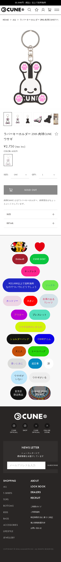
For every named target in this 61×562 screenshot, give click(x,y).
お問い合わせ (36, 528)
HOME (6, 20)
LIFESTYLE (8, 531)
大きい (30, 301)
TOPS (6, 499)
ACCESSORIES (10, 525)
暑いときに (17, 363)
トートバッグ (38, 351)
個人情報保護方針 (38, 523)
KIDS (5, 512)
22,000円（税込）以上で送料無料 (30, 2)
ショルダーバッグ (19, 339)
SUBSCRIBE (52, 465)
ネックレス (30, 271)
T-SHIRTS (7, 493)
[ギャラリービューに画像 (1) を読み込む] (8, 119)
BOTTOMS (8, 505)
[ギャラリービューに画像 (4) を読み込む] (38, 119)
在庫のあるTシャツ (48, 301)
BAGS (6, 518)
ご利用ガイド (36, 507)
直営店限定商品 (18, 393)
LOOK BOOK (38, 486)
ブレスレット (40, 314)
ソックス (50, 285)
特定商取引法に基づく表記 (42, 517)
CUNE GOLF (39, 259)
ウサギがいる (40, 377)
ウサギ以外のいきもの (30, 327)
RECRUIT (35, 497)
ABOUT (35, 480)
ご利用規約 (35, 512)
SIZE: (6, 175)
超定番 (35, 363)
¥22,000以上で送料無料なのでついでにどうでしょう (21, 285)
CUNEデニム (44, 339)
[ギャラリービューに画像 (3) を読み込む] (28, 119)
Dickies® (20, 259)
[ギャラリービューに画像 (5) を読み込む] (47, 119)
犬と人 (18, 351)
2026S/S (19, 247)
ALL (14, 20)
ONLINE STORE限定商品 (39, 393)
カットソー (12, 301)
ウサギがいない (19, 377)
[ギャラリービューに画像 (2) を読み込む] (18, 119)
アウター (19, 314)
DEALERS (36, 492)
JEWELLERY (9, 537)
